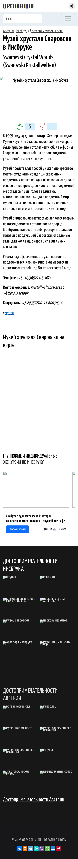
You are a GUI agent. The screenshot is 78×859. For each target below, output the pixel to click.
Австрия (8, 31)
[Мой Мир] (53, 848)
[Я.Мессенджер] (36, 848)
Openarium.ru (31, 840)
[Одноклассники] (25, 848)
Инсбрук (21, 31)
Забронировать (17, 529)
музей (9, 313)
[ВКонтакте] (19, 848)
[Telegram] (30, 848)
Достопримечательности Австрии (33, 799)
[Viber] (41, 848)
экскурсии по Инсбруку (23, 462)
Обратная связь (55, 840)
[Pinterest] (58, 848)
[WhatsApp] (47, 848)
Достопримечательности (46, 31)
